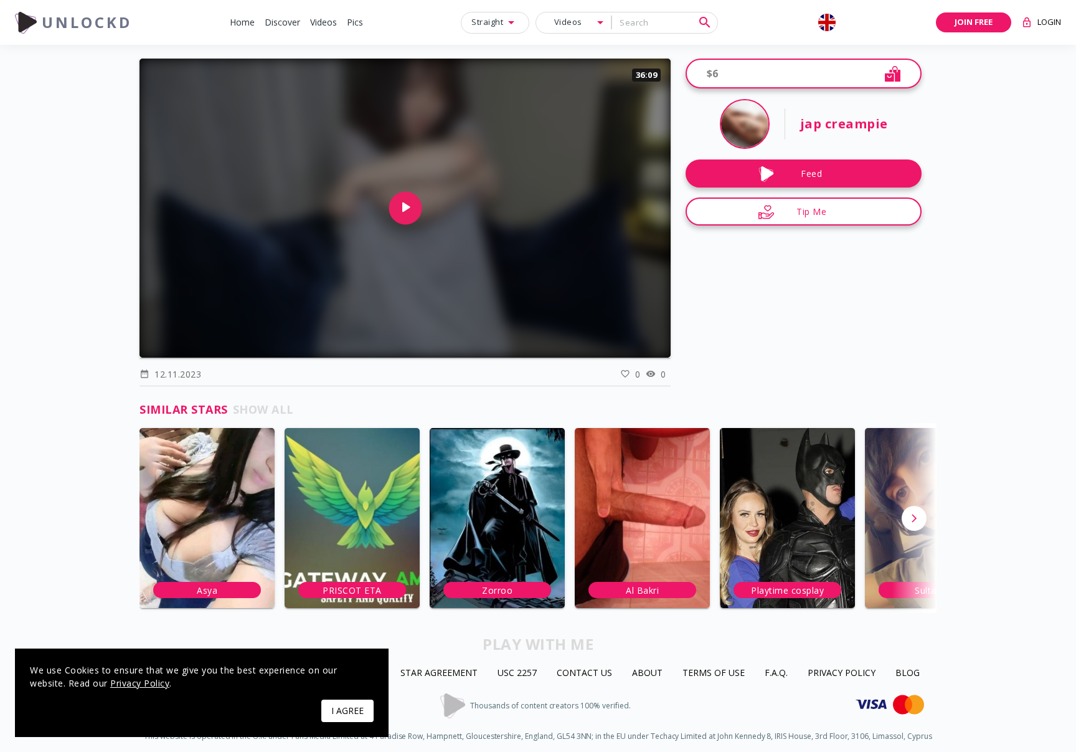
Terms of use (713, 673)
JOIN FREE (974, 21)
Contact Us (584, 673)
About (647, 673)
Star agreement (439, 673)
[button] (242, 22)
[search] (704, 22)
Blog (907, 673)
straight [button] (487, 21)
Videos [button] (568, 21)
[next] (914, 518)
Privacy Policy (841, 673)
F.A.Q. (776, 673)
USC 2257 (517, 673)
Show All (263, 409)
